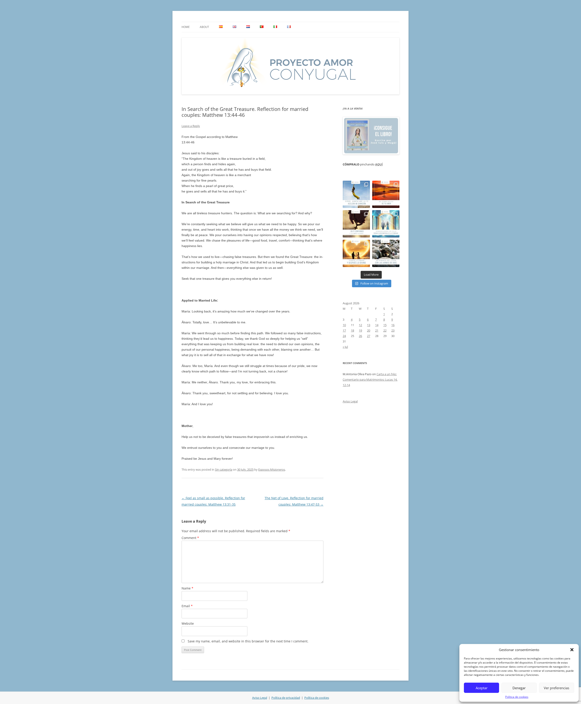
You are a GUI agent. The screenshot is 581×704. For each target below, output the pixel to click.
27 (368, 336)
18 (352, 330)
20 (368, 330)
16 (392, 325)
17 (344, 330)
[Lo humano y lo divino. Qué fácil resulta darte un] (356, 253)
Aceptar (481, 688)
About (204, 27)
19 (360, 330)
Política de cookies (516, 697)
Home (186, 27)
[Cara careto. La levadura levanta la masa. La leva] (385, 194)
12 (360, 325)
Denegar (519, 688)
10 (344, 325)
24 (344, 336)
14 (376, 325)
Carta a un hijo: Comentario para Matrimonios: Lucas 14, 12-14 (370, 379)
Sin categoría (223, 469)
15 (385, 325)
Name (187, 588)
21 (376, 330)
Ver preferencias (556, 688)
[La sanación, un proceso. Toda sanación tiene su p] (356, 194)
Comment (190, 538)
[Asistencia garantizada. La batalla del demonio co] (385, 253)
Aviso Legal (350, 401)
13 (368, 325)
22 (385, 330)
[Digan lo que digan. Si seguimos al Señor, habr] (385, 223)
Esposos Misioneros (271, 469)
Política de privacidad (285, 698)
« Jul (345, 347)
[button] (572, 649)
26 (360, 336)
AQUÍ (379, 164)
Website (188, 623)
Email (187, 606)
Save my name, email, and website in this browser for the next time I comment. (248, 641)
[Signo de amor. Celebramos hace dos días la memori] (356, 223)
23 (392, 330)
